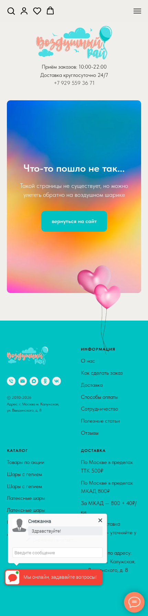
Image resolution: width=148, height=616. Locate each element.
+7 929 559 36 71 (74, 83)
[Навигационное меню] (137, 11)
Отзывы (89, 609)
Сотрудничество (99, 585)
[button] (11, 11)
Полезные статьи (100, 597)
